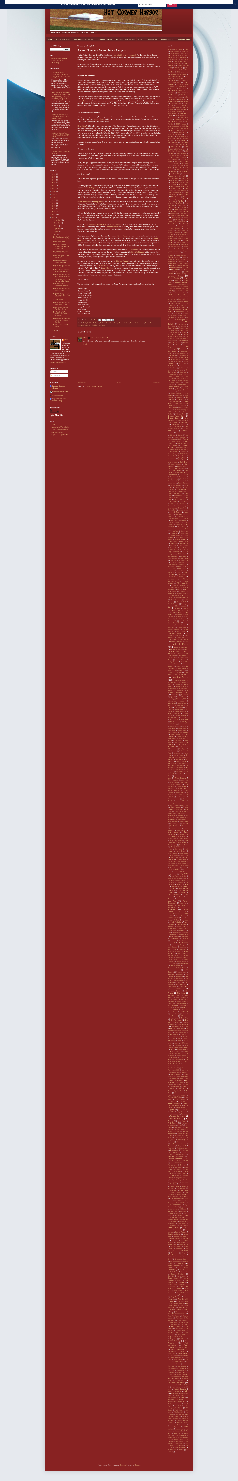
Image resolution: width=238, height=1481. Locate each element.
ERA (178, 566)
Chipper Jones (173, 418)
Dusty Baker (179, 537)
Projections (172, 1123)
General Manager (180, 625)
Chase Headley (181, 410)
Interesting (171, 699)
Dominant (183, 520)
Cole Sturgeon (182, 443)
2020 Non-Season (182, 128)
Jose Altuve (175, 807)
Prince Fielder (182, 1121)
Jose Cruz (179, 809)
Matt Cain (173, 934)
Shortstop (179, 1248)
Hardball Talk (184, 662)
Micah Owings (182, 953)
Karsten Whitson (183, 838)
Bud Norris (171, 370)
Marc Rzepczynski (181, 911)
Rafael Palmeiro (83, 202)
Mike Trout (184, 986)
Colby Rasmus (183, 439)
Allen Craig (172, 224)
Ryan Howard (184, 1196)
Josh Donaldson (181, 817)
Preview (170, 1121)
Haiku (186, 641)
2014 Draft (182, 88)
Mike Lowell (179, 976)
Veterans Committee (176, 1383)
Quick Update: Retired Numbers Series (60, 308)
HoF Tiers (178, 672)
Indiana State (175, 695)
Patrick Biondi (174, 1078)
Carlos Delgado (181, 389)
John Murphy (184, 782)
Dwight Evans (180, 539)
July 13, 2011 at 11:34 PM (99, 338)
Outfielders (185, 1072)
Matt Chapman (174, 936)
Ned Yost (183, 1014)
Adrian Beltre (183, 195)
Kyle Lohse (171, 863)
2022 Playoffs (181, 140)
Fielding (179, 589)
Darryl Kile (179, 487)
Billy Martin (180, 317)
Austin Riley (171, 261)
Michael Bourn (173, 955)
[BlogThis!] (106, 320)
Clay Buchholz (174, 428)
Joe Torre (180, 774)
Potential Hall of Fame (177, 1116)
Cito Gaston (177, 426)
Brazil (177, 345)
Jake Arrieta (184, 719)
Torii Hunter (182, 1339)
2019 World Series (173, 126)
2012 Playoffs (179, 68)
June (55, 330)
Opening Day (181, 1049)
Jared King (171, 728)
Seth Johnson (181, 1242)
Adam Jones (175, 188)
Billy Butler (171, 317)
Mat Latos (173, 930)
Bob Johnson (182, 326)
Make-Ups (183, 903)
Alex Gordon (174, 213)
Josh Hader (171, 819)
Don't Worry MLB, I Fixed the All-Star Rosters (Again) (61, 320)
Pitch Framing (180, 1099)
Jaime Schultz (174, 719)
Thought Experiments (176, 1314)
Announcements (175, 246)
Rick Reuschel (178, 1167)
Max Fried (171, 943)
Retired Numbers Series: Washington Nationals (61, 275)
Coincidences (172, 439)
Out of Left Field (183, 39)
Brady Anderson (181, 338)
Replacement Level (182, 1148)
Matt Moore (173, 941)
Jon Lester (178, 794)
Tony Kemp (182, 1334)
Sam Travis (179, 1213)
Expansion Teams (175, 577)
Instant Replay (182, 697)
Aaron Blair (173, 180)
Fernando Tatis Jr (173, 587)
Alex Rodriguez (182, 215)
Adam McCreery (181, 190)
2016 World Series (173, 107)
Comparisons (172, 452)
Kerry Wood (178, 849)
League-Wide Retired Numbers (177, 880)
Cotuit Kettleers (172, 462)
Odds (176, 1043)
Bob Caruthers (182, 324)
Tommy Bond (181, 1330)
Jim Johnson (182, 757)
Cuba (169, 468)
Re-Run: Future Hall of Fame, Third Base (60, 252)
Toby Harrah (101, 224)
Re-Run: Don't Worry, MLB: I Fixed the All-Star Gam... (60, 313)
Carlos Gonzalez (183, 391)
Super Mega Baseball (176, 1284)
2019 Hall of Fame (175, 122)
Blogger (137, 1465)
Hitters (170, 672)
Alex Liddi (183, 213)
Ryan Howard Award (176, 1198)
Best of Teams (181, 307)
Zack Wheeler (172, 1450)
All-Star (177, 220)
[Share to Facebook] (110, 320)
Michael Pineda (183, 963)
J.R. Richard (179, 707)
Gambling (179, 614)
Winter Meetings (173, 1418)
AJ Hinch (185, 197)
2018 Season (172, 118)
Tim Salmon (174, 1324)
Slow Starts (174, 1253)
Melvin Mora (172, 949)
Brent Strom (179, 347)
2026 (54, 174)
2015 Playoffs (182, 99)
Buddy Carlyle (172, 374)
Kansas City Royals (177, 836)
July (55, 234)
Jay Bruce (178, 740)
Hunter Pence (172, 688)
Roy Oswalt (185, 1190)
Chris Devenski (172, 422)
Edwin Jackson (172, 556)
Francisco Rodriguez (182, 597)
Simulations (184, 1251)
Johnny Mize (179, 792)
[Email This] (103, 320)
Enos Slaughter (178, 562)
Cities (169, 426)
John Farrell (184, 780)
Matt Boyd (185, 932)
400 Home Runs (181, 170)
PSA (179, 1125)
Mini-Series (181, 993)
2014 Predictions (173, 95)
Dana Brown (171, 481)
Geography (171, 627)
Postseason (184, 1114)
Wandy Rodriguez (173, 1397)
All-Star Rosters (180, 222)
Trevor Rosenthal (175, 1357)
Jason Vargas (172, 738)
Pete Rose (181, 1088)
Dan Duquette (184, 474)
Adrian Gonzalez (176, 197)
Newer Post (82, 383)
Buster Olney (182, 374)
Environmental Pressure (176, 564)
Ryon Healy (185, 1207)
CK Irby (186, 426)
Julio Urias (185, 826)
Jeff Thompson (172, 751)
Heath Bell (180, 666)
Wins (184, 1416)
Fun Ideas (177, 608)
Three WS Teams (173, 1316)
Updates (180, 1380)
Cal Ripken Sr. (182, 378)
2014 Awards (172, 88)
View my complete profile (58, 363)
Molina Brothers (181, 1001)
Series (175, 1240)
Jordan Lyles (171, 803)
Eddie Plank (173, 550)
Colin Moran (172, 445)
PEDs (184, 1086)
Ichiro (186, 693)
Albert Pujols (172, 207)
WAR (103, 325)
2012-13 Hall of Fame (178, 74)
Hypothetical (179, 690)
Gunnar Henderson (176, 641)
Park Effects (184, 1076)
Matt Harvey (185, 936)
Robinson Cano (173, 1175)
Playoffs (171, 1110)
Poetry (180, 1110)
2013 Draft (178, 78)
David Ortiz (178, 497)
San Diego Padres (182, 1215)
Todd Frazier (184, 1324)
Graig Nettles (172, 639)
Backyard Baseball (183, 265)
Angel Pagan (181, 242)
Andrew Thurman (183, 238)
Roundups (181, 1188)
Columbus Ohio (181, 447)
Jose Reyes (171, 815)
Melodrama (183, 947)
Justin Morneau (181, 830)
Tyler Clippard (172, 1368)
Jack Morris (179, 709)
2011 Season (172, 59)
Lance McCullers (180, 872)
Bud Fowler (182, 368)
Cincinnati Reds (178, 424)
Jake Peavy (173, 724)
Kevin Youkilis (174, 855)
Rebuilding (181, 1140)
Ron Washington (137, 252)
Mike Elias (171, 974)
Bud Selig (180, 370)
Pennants (171, 1088)
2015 (54, 206)
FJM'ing (183, 591)
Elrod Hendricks (172, 558)
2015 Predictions (173, 101)
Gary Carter (182, 621)
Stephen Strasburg (177, 1274)
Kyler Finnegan (174, 867)
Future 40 (185, 608)
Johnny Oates (99, 119)
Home (50, 39)
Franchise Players (173, 595)
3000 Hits (178, 167)
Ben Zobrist (182, 299)
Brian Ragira (173, 357)
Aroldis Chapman (181, 255)
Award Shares (183, 263)
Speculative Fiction (175, 1261)
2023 (54, 183)
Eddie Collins (173, 548)
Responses (174, 1150)
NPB (179, 1039)
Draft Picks (175, 531)
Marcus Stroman (181, 916)
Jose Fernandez (181, 811)
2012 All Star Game (174, 63)
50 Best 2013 (175, 174)
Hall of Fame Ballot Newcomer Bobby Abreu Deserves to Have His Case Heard (60, 75)
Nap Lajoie (185, 1009)
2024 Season (181, 153)
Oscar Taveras (173, 1057)
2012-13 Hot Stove (174, 76)
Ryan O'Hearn (179, 1200)
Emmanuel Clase (183, 560)
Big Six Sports (180, 311)
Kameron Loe (184, 834)
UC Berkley (171, 1372)
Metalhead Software (174, 951)
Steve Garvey (173, 1278)
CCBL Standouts (174, 401)
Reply (85, 344)
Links (179, 884)
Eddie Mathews (184, 548)
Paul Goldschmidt (176, 1080)
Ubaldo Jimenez (181, 1370)
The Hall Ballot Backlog (177, 1303)
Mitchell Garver (172, 999)
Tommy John (173, 1332)
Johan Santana (180, 778)
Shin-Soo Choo (176, 1246)
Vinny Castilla (176, 1387)
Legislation (180, 882)
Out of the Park (179, 1059)
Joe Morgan (179, 769)
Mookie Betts (172, 1005)
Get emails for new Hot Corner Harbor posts (59, 59)
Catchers (179, 397)
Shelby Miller (172, 1244)
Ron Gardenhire (174, 1182)
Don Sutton (182, 526)
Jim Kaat (170, 759)
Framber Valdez (181, 593)
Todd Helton (175, 1326)
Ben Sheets (171, 299)
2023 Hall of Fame (181, 145)
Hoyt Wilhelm (182, 682)
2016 (54, 203)
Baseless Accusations (179, 293)
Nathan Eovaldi (174, 1014)
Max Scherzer (183, 943)
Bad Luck (174, 270)
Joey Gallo (178, 776)
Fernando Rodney (179, 585)
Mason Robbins (183, 928)
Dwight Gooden (172, 541)
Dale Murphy (180, 472)
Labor (184, 867)
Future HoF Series (63, 39)
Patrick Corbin (184, 1078)
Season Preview (180, 1232)
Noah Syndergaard (180, 1032)
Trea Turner (171, 1351)
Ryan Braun (181, 1194)
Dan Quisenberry (173, 479)
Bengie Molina (172, 301)
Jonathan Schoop (181, 801)
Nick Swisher (175, 1026)
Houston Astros (180, 677)
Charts (181, 407)
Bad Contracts (174, 267)
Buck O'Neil (182, 364)
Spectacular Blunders (181, 1259)
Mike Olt (180, 982)
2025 (54, 177)
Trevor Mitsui (174, 1355)
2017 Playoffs (181, 109)
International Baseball (176, 701)
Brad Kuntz (178, 336)
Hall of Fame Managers (181, 647)
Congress (183, 451)
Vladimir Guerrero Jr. (174, 1391)
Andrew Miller (172, 238)
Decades (182, 504)
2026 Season (174, 163)
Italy (169, 705)
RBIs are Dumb (179, 1135)
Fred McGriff (181, 602)
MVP (183, 1007)
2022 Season (173, 143)
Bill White (183, 315)
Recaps (170, 1142)
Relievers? (171, 1148)
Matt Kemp (185, 938)
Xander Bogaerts (173, 1427)
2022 (54, 186)
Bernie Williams (183, 301)
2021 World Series (173, 138)
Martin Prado (181, 926)
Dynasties (174, 543)
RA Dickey (178, 1127)
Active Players (183, 184)
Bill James (185, 313)
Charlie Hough (115, 224)
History (182, 670)
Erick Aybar (171, 570)
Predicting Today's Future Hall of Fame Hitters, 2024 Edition (60, 135)
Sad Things (173, 1209)
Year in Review (181, 1435)
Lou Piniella (182, 892)
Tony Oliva (173, 1339)
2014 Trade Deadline (176, 97)
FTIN (169, 608)
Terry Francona (176, 1297)
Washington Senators (174, 1403)
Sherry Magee (183, 1244)
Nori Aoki (185, 1036)
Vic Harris (171, 1385)
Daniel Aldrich (182, 481)
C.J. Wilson (132, 250)
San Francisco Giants (178, 1217)
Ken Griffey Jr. (172, 845)
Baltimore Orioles (175, 276)
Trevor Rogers (184, 1355)
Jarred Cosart (182, 730)
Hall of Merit (182, 655)
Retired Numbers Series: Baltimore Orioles (61, 303)
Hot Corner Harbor (181, 674)
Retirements (178, 1163)
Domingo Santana (173, 522)
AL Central (171, 201)
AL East (181, 201)
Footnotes (171, 593)
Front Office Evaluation (178, 606)
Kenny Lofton (175, 847)
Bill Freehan (177, 313)
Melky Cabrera (172, 947)
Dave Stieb (182, 491)
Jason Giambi (184, 732)
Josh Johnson (172, 821)
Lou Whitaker (173, 895)
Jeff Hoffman (182, 744)
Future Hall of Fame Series (60, 427)
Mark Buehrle (174, 920)
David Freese (178, 495)
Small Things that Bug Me (177, 1255)
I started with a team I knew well (124, 55)
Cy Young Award (174, 470)
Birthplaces (171, 322)
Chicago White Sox (176, 416)
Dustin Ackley (175, 535)
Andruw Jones (175, 240)
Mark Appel (185, 918)
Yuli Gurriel (179, 1441)
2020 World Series (180, 132)
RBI (171, 1135)
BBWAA (170, 295)
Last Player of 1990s (179, 876)
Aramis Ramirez (173, 251)
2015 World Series (175, 103)
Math (169, 932)
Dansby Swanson (176, 485)
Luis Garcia (179, 897)
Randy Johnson (183, 1133)
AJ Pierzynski (174, 199)
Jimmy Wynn (172, 763)
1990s (170, 49)
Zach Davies (178, 1443)
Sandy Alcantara (173, 1219)
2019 (54, 194)
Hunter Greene (181, 686)
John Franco (174, 782)
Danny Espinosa (183, 483)
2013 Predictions (173, 82)
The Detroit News (183, 1301)
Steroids (171, 1276)
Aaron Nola (174, 182)
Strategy (179, 1280)
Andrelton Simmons (174, 232)
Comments (56, 375)
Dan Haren (173, 477)
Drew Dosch (184, 531)
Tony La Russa (173, 1337)
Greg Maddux (184, 639)
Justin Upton (173, 832)
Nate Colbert (173, 1012)
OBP (179, 1041)
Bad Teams (177, 272)
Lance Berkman (173, 870)
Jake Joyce (185, 722)
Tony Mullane (184, 1337)
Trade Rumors (183, 1347)
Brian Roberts (184, 357)
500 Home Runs (173, 178)
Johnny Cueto (182, 788)
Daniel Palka (171, 483)
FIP (185, 589)
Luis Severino (182, 899)
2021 (54, 189)
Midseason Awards (174, 970)
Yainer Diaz (179, 1429)
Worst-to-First (176, 1425)
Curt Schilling (179, 468)
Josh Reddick (184, 821)
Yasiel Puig (177, 1433)
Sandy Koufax (184, 1219)
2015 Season (184, 101)
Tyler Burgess (182, 1366)
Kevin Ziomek (184, 855)
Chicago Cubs (180, 414)
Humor (178, 684)
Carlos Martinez (176, 393)
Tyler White (171, 1370)
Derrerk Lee (172, 510)
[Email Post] (99, 320)
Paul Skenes (177, 1084)
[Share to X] (108, 320)
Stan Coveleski (184, 1270)
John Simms (182, 786)
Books (184, 332)
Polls (172, 1112)
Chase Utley (172, 412)
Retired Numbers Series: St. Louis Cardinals (61, 271)
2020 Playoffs (176, 130)
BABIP (172, 265)
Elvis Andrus (184, 558)
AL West (178, 203)
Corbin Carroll (172, 458)
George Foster (182, 627)
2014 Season (184, 95)
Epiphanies (171, 566)
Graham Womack (181, 637)
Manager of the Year (176, 905)
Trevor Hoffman (183, 1353)
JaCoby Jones (172, 717)
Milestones (178, 989)
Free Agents (184, 604)
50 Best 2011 (172, 172)
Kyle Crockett (182, 861)
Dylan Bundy (184, 541)
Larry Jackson (172, 874)
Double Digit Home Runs (175, 529)
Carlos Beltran (173, 387)
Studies (147, 323)
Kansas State (172, 838)
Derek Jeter (182, 508)
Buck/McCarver (184, 366)
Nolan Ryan (81, 126)
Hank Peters (181, 660)
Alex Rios (171, 215)
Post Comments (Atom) (94, 386)
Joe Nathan (179, 771)
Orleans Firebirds (182, 1055)
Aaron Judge (184, 180)
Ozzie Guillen (175, 1074)
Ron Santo (173, 1184)
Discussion (181, 516)
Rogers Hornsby (176, 1180)
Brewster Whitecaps (180, 353)
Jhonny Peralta (178, 755)
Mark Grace (185, 920)
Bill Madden (173, 315)
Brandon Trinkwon (175, 342)
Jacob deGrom (173, 713)
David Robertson (180, 499)
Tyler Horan (182, 1368)
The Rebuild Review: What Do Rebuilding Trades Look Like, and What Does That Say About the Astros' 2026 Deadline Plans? (60, 96)
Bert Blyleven (176, 303)
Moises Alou (171, 1001)
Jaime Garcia (185, 717)
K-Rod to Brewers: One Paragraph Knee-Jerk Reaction (61, 295)
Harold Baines (175, 664)
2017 (54, 200)
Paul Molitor (180, 1082)
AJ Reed (183, 199)
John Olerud (175, 784)
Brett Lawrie (172, 351)
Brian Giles (172, 355)
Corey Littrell (171, 460)
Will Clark (179, 1410)
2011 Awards (172, 55)
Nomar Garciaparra (175, 1036)
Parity (177, 1076)
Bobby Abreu (172, 328)
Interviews (171, 703)
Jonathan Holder (181, 796)
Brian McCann (184, 355)
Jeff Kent (171, 747)
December (57, 220)
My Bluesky (55, 63)
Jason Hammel (175, 734)
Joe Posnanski (57, 395)
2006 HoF (185, 51)
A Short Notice (58, 300)
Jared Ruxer (182, 728)
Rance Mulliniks (181, 1129)
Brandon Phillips (183, 340)
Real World (178, 1137)
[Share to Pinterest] (113, 320)
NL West (181, 1028)
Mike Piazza (180, 984)
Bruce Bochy (175, 359)
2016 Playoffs (181, 105)
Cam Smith (171, 380)
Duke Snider (184, 533)
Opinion (170, 1051)
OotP (172, 1049)
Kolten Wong (182, 859)
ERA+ (184, 566)
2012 (54, 215)
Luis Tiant (172, 901)
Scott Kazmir (182, 1225)
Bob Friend (171, 326)
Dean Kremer (184, 501)
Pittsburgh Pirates (174, 1103)
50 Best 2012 (183, 172)
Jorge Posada (174, 805)
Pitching (183, 1101)
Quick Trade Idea (59, 242)
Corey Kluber (182, 458)
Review (182, 1165)
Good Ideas (178, 635)
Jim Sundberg (90, 224)
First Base (172, 591)
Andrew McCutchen (175, 236)
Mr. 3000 (177, 1007)
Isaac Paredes (182, 703)
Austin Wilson (172, 263)
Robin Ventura (181, 1173)
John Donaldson (173, 780)
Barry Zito (178, 280)
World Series (182, 1422)
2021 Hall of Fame (174, 134)
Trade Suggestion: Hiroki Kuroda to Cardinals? (61, 280)
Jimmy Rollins (181, 761)
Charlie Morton (172, 407)
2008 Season (175, 53)
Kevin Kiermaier (183, 853)
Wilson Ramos (179, 1414)
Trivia (178, 1364)
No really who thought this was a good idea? (178, 1030)
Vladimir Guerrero (180, 1389)
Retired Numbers (124, 323)
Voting (186, 1391)
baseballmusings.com (60, 392)
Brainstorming (172, 340)
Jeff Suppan (182, 749)
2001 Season (174, 51)
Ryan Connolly (172, 1196)
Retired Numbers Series (83, 39)
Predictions (174, 1118)
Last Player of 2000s (174, 878)
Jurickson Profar (176, 828)
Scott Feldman (172, 1225)
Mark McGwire (176, 922)
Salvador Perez (172, 1211)
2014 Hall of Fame (175, 91)
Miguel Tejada (182, 972)
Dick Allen (178, 514)
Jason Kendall (182, 736)
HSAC (169, 684)
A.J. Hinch (185, 178)
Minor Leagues (181, 997)
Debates (173, 504)
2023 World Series (180, 149)
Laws (184, 878)
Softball (170, 1257)
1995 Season (178, 49)
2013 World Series (180, 86)
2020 (54, 191)
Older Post (156, 383)
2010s (184, 53)
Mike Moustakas (178, 980)
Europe (179, 572)
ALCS (184, 207)
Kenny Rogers (123, 236)
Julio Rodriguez (174, 826)
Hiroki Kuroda (182, 668)
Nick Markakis (183, 1024)
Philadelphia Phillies (175, 1097)
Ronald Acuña (174, 1186)
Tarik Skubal (178, 1290)
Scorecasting (182, 1223)
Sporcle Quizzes (167, 39)
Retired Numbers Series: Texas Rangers (61, 289)
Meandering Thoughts (179, 945)
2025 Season (172, 159)
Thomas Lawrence (181, 1312)
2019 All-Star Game (180, 120)
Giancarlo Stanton (174, 633)
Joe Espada (180, 765)
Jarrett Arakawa (172, 732)
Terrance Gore (183, 1295)
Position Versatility (173, 1114)
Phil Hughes (179, 1093)
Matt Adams (176, 932)
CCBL (181, 399)
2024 (54, 180)
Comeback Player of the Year (177, 449)
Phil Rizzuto (181, 1095)
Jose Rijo (180, 815)
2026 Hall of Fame (181, 161)
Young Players (184, 1437)
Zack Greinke (180, 1448)
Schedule (171, 1223)
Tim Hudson (179, 1318)
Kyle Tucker (185, 865)
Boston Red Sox (174, 334)
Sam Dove (183, 1211)
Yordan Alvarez (172, 1437)
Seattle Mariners (174, 1234)
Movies (170, 1007)
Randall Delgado (173, 1131)
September (57, 229)
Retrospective (172, 1165)
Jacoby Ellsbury (180, 715)
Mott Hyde (183, 1005)
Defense (170, 506)
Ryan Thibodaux (181, 1203)
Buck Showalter (172, 366)
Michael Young (122, 261)
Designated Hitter (183, 510)
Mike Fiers (180, 974)
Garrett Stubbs (172, 621)
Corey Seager (182, 460)
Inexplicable (184, 695)
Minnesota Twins (173, 995)
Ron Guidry (185, 1182)
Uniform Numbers (175, 1376)
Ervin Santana (182, 570)
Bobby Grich (184, 330)
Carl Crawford (181, 384)
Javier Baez (182, 738)
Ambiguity (181, 226)
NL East (172, 1028)
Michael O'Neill (172, 963)
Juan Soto (185, 823)
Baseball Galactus (183, 284)
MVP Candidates (173, 1009)
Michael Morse (181, 961)
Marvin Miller (172, 928)
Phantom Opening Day (175, 1091)
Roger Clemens (182, 1178)
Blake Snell (180, 322)
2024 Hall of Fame (174, 151)
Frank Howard (112, 227)
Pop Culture (182, 1112)
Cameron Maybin (183, 380)
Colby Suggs (176, 441)
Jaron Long (171, 730)
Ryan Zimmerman (174, 1205)
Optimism (185, 1051)
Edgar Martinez (173, 552)
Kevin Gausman (172, 853)
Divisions (185, 518)
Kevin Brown (180, 851)
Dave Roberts (172, 491)
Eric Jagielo (182, 568)
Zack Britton (179, 1445)
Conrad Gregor (172, 453)
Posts (54, 372)
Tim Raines (184, 1322)
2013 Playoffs (182, 80)
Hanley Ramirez (173, 662)
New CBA (184, 1018)
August (56, 232)
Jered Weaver (178, 753)
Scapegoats (182, 1221)
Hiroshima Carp (172, 670)
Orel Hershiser (175, 1053)
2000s (186, 49)
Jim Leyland (179, 759)
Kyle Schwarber (173, 865)
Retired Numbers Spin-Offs (180, 1161)
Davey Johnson (173, 493)
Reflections (171, 1146)
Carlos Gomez (172, 391)
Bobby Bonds (184, 328)
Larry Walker (184, 874)
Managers (171, 907)
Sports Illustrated (173, 1265)
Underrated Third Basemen (92, 325)
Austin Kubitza (181, 259)
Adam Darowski (174, 186)
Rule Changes (176, 1192)
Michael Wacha (175, 965)
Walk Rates (183, 1393)
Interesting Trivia (181, 699)
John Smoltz (171, 788)
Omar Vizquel (184, 1047)
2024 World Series (173, 155)
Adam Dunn (184, 186)
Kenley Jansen (183, 845)
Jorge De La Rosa (183, 803)
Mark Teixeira (181, 924)
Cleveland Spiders (183, 433)
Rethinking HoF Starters (125, 39)
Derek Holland (172, 508)
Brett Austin (182, 349)
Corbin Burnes (182, 456)
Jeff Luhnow (182, 747)
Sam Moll (170, 1213)
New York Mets (176, 1020)
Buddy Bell (97, 202)
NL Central (185, 1026)
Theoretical (179, 1309)
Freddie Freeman (173, 604)
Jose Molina (171, 813)
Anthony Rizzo (181, 249)
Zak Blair (181, 1450)
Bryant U (178, 361)
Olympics (178, 1045)
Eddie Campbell (183, 545)
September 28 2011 (174, 1238)
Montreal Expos (181, 1003)
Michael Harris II (173, 959)
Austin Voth (182, 261)
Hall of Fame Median (176, 649)
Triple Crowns (179, 1361)
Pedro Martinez (174, 1086)
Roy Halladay (172, 1190)
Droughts (173, 533)
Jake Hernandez (174, 722)
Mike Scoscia (172, 986)
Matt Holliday (174, 939)
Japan (184, 726)
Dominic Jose (179, 524)
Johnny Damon (173, 790)
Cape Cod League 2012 (147, 39)
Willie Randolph (178, 1412)
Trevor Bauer (182, 1351)
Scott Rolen (173, 1228)
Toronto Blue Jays (174, 1341)
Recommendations (182, 1142)
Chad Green (178, 403)
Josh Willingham (174, 823)
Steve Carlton (182, 1276)
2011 (54, 218)
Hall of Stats (172, 657)
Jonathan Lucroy (173, 799)
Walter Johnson (181, 1395)
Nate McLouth (184, 1012)
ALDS (169, 209)
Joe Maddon (179, 767)
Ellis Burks (183, 556)
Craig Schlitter (181, 466)
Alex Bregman (184, 211)
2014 (54, 209)
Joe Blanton (182, 763)
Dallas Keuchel (172, 474)
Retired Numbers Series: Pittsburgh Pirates (61, 266)
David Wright (172, 502)
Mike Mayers (179, 978)
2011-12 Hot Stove (180, 61)
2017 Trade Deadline (175, 111)
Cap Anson (175, 382)
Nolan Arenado (173, 1035)
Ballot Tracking (181, 273)
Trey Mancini (178, 1359)
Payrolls (186, 1084)
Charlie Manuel (181, 405)
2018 (54, 197)
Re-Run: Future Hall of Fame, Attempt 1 (60, 261)
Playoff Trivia (180, 1108)
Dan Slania (183, 479)
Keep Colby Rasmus (176, 840)
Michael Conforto (181, 957)
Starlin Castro (174, 1272)
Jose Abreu (184, 805)
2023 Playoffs (176, 147)
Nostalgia (172, 1039)
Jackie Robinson (180, 711)
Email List (173, 560)
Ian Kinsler (102, 266)
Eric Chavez (171, 568)
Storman (123, 1465)
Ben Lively (183, 297)
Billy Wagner (181, 320)
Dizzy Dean (173, 520)
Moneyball (171, 1003)
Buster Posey (173, 376)
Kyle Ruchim (182, 863)
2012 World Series (183, 72)
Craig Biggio (184, 462)
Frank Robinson (176, 600)
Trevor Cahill (171, 1353)
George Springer (173, 629)
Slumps (184, 1253)
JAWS (170, 740)
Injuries (172, 697)
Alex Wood (175, 217)
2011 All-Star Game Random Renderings (61, 285)
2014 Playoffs (182, 93)
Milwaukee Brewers (174, 991)
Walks (169, 1395)
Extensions (171, 579)
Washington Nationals (176, 1401)
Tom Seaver (179, 1328)
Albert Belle (181, 205)
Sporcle (180, 1263)
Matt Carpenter (183, 934)
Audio (184, 257)
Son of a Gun (178, 1257)
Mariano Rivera (173, 918)
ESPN (170, 573)
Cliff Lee (172, 435)
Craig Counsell (175, 464)
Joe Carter (171, 765)
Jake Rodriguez (183, 724)
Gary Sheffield (173, 623)
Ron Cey (185, 1180)
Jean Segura (179, 742)
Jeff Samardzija (172, 749)
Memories (182, 949)
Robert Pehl (177, 1171)
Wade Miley (174, 1393)
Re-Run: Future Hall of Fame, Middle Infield (61, 238)
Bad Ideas (184, 267)
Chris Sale (185, 422)
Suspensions (171, 1286)
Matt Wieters (182, 941)
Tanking (178, 1288)
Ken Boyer (182, 843)
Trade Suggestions (178, 1349)
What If (178, 1406)
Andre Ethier (181, 230)
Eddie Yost (183, 550)
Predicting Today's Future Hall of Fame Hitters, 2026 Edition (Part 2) (60, 116)
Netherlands (174, 1018)
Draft (186, 529)
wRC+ (184, 1425)
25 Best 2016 (178, 165)
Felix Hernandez (182, 583)
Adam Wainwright (174, 192)
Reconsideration (178, 1144)
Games (178, 616)
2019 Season (181, 124)
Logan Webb (175, 886)
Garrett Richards (181, 618)
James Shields (174, 726)
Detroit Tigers (175, 512)
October (56, 226)
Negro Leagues (173, 1016)
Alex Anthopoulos (180, 209)
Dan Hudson (182, 477)
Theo (85, 338)
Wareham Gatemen (175, 1399)
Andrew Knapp (181, 234)
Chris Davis (182, 420)
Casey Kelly (178, 395)
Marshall (170, 926)
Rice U (170, 1167)
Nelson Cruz (184, 1016)
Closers (180, 435)
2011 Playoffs (181, 57)
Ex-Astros (182, 575)
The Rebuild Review (104, 39)
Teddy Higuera (172, 1295)
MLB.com (183, 999)
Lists (186, 884)
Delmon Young (181, 506)
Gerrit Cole (181, 631)
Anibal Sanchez (173, 244)
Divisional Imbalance (174, 518)
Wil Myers (179, 1408)
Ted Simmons (181, 1293)
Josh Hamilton (107, 268)
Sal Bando (183, 1209)
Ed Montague (184, 543)
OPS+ (178, 1051)
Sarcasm (173, 1221)
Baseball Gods (175, 286)
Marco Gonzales (173, 913)
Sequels (185, 1238)
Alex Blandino (172, 211)
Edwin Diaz (181, 554)
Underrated (181, 1372)
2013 (54, 212)
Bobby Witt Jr (174, 332)
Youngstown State (177, 1439)
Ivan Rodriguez (91, 188)
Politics (186, 1110)
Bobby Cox (173, 330)
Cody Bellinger (180, 437)
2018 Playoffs (181, 116)
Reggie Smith (182, 1146)
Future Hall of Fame (179, 610)
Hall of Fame (180, 644)
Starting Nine (184, 1272)
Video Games (183, 1385)
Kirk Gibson (174, 857)
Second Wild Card (180, 1236)
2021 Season (181, 136)
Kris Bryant (171, 861)
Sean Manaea (179, 1230)
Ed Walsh (173, 545)
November (57, 223)
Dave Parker (181, 489)
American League (174, 228)
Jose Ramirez (182, 813)
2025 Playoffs (181, 157)
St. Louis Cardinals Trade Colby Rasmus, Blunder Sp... (61, 246)
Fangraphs (81, 101)
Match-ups (181, 930)
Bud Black (173, 368)
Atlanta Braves (173, 257)
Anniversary (184, 244)
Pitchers (171, 1101)
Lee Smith (171, 882)
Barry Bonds (173, 278)
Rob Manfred (177, 1169)
